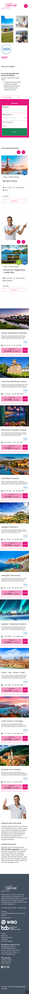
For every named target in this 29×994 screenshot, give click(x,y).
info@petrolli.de (10, 954)
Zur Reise (14, 201)
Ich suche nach (8, 122)
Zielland (6, 107)
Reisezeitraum (8, 114)
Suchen (14, 132)
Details (25, 350)
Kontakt (3, 933)
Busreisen (14, 103)
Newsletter (4, 939)
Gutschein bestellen (7, 941)
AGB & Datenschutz (7, 937)
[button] (18, 152)
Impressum (4, 935)
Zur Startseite (7, 97)
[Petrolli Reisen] (9, 6)
